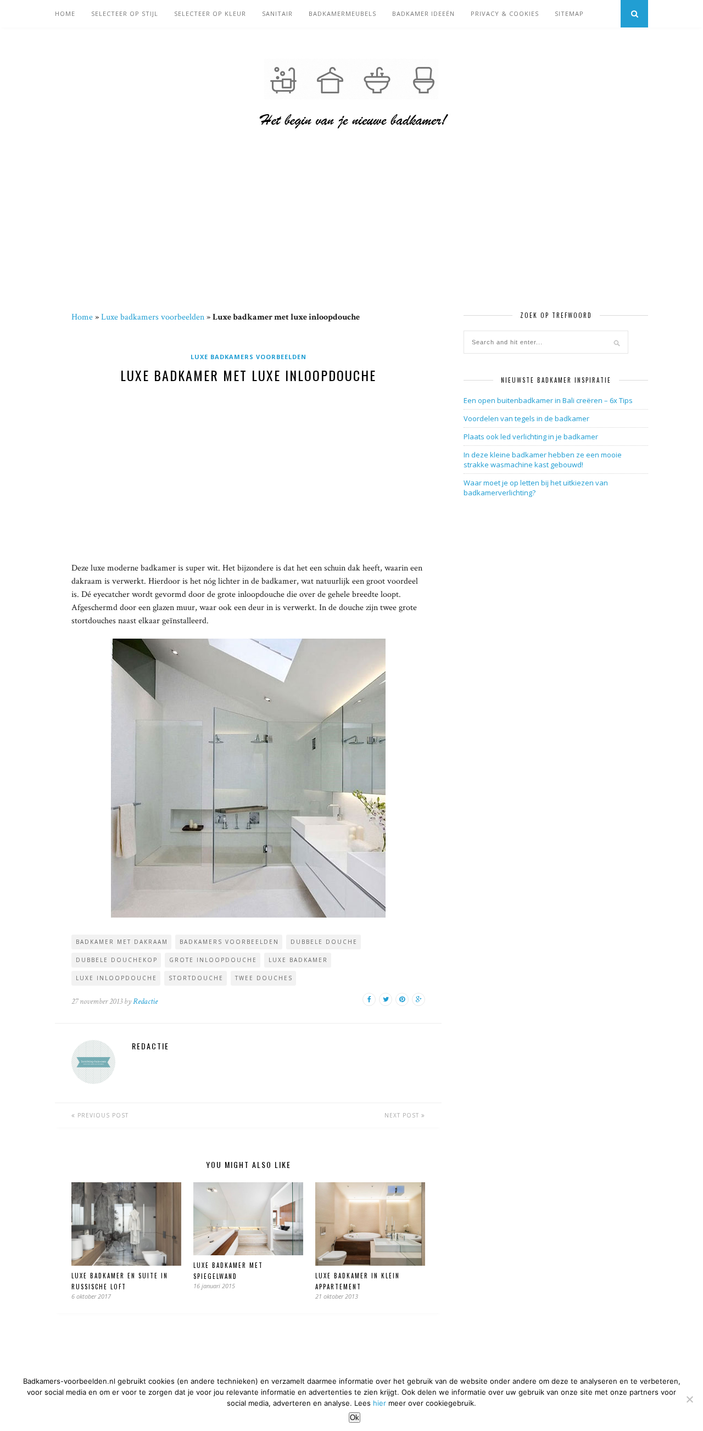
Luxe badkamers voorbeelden (152, 317)
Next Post (402, 1115)
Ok (354, 1417)
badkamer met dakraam (122, 942)
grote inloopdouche (213, 960)
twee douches (264, 978)
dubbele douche (324, 942)
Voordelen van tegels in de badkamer (526, 418)
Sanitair (277, 13)
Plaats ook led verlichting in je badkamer (531, 436)
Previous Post (102, 1115)
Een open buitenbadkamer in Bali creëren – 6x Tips (548, 400)
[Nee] (689, 1399)
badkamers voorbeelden (229, 942)
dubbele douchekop (117, 960)
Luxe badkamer (298, 960)
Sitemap (569, 13)
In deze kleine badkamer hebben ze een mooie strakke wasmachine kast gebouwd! (543, 459)
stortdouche (196, 978)
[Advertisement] (351, 230)
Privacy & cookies (505, 13)
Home (65, 13)
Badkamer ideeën (423, 13)
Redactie (145, 1001)
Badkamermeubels (342, 13)
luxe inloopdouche (116, 978)
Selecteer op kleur (210, 13)
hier (379, 1403)
